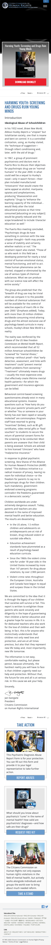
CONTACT (7, 934)
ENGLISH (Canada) (30, 916)
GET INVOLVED (29, 932)
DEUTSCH (39, 920)
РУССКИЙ (14, 920)
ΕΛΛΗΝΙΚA (18, 925)
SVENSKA (21, 923)
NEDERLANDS (30, 920)
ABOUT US (7, 932)
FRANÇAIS (37, 918)
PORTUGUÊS (35, 925)
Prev (23, 93)
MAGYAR (7, 923)
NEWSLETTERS (40, 932)
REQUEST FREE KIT (25, 832)
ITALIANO (26, 925)
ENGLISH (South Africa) (19, 918)
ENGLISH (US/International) (13, 916)
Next (30, 93)
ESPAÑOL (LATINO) (31, 923)
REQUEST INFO (17, 932)
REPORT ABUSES (25, 777)
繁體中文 (21, 920)
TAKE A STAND (25, 893)
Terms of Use (13, 942)
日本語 (7, 920)
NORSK (13, 923)
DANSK (30, 918)
